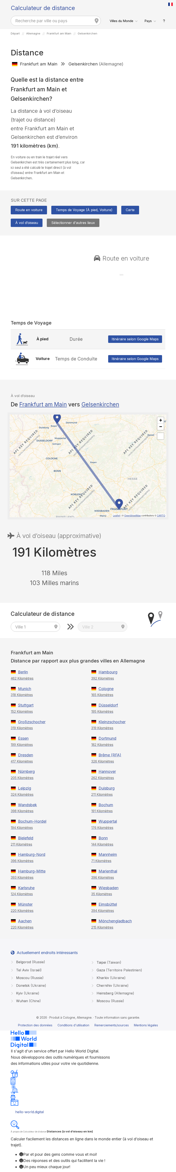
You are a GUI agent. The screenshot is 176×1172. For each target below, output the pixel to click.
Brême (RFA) (110, 755)
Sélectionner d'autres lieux (73, 223)
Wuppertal (108, 821)
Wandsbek (27, 805)
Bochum (106, 805)
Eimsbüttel (108, 904)
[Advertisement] (128, 101)
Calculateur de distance (43, 8)
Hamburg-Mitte (32, 871)
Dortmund (107, 738)
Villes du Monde (121, 21)
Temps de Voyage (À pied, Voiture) (84, 210)
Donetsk (30, 985)
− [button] (160, 426)
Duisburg (107, 788)
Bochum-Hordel (32, 821)
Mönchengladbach (115, 921)
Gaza (119, 970)
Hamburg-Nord (31, 854)
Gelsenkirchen (100, 404)
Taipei (108, 962)
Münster (25, 904)
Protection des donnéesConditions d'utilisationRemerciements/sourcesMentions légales (88, 1025)
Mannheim (108, 854)
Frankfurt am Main (43, 404)
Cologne (106, 688)
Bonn (103, 838)
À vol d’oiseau (26, 223)
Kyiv (27, 993)
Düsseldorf (108, 705)
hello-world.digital (29, 1112)
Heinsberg (115, 993)
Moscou (29, 978)
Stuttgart (25, 705)
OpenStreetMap (132, 515)
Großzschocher (32, 722)
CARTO (161, 515)
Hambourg (108, 672)
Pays (148, 21)
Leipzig (24, 788)
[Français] (170, 4)
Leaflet (116, 515)
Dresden (25, 755)
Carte (130, 210)
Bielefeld (25, 838)
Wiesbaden (108, 888)
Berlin (23, 672)
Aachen (25, 921)
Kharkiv (111, 978)
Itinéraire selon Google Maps (135, 339)
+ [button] (160, 420)
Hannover (107, 771)
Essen (23, 738)
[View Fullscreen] (160, 436)
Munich (24, 688)
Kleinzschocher (112, 722)
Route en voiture (28, 210)
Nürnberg (26, 771)
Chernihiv (112, 985)
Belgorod (30, 962)
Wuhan (28, 1001)
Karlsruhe (26, 888)
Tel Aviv (28, 970)
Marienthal (108, 871)
